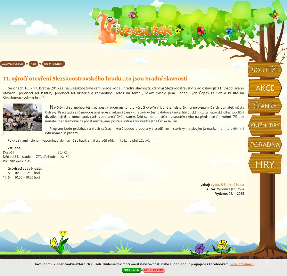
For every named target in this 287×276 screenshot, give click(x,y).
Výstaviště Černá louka (227, 185)
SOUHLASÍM (131, 270)
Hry (265, 164)
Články (265, 106)
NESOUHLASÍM (153, 270)
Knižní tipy (265, 125)
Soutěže (265, 70)
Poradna (265, 144)
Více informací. (242, 264)
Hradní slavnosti (53, 63)
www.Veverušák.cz (12, 63)
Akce (265, 87)
